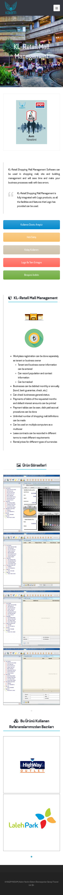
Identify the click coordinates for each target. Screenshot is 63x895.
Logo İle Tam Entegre (31, 262)
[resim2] (31, 561)
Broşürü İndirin (31, 275)
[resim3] (31, 618)
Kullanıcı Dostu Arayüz (31, 224)
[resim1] (31, 503)
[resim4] (31, 676)
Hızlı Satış (31, 237)
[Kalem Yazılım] (11, 7)
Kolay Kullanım (31, 249)
